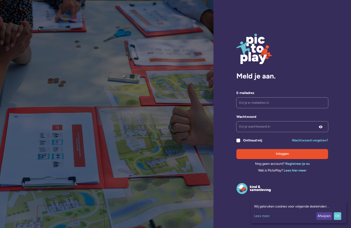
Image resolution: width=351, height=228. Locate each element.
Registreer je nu (297, 164)
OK (337, 216)
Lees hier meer (295, 170)
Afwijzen (324, 216)
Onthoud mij (252, 140)
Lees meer (262, 216)
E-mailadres (245, 93)
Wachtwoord (246, 117)
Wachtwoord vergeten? (310, 140)
